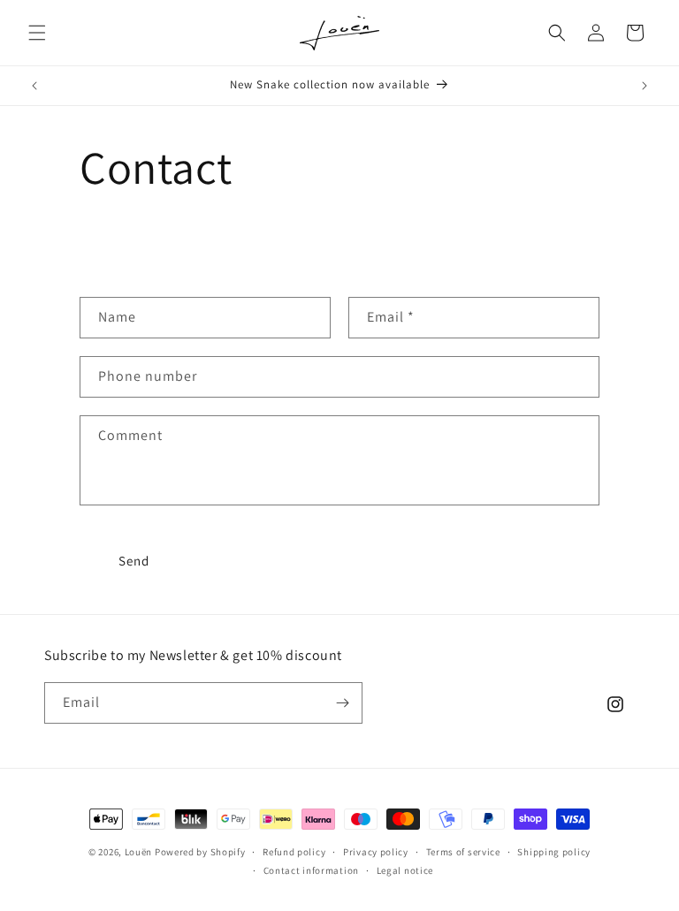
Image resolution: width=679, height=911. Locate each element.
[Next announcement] (644, 85)
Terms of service (463, 852)
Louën (139, 852)
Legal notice (405, 870)
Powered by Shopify (200, 852)
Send (133, 560)
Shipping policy (554, 852)
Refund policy (294, 852)
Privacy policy (375, 852)
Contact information (311, 870)
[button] (37, 32)
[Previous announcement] (34, 85)
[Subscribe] (342, 703)
